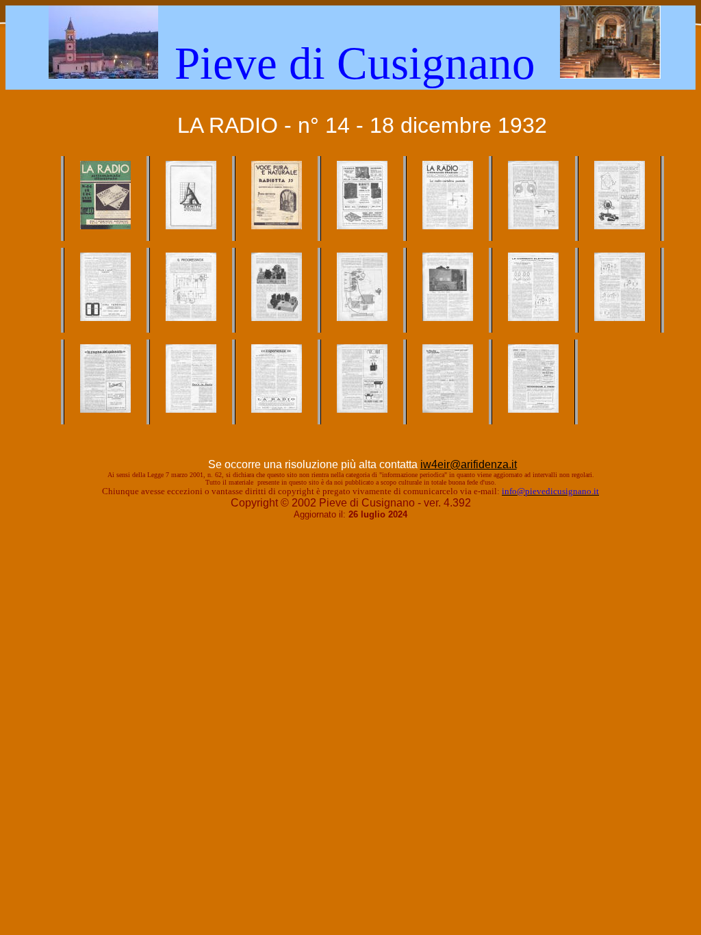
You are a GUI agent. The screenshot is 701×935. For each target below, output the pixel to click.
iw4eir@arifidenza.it (468, 464)
